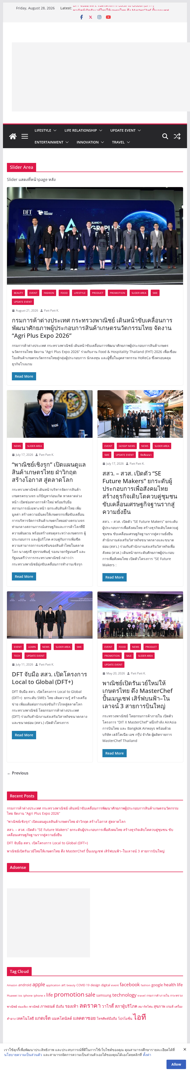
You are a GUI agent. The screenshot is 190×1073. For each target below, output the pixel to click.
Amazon (12, 985)
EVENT (33, 293)
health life (173, 984)
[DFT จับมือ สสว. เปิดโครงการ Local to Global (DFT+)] (50, 615)
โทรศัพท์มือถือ (107, 1018)
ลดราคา (90, 1005)
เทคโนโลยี (25, 1018)
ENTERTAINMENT (49, 142)
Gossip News (127, 446)
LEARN (32, 647)
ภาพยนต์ (47, 1006)
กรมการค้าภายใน (157, 995)
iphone (28, 995)
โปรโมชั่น (125, 1018)
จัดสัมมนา (146, 455)
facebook (130, 984)
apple (38, 984)
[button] (54, 130)
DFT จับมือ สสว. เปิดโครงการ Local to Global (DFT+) (114, 8)
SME (155, 293)
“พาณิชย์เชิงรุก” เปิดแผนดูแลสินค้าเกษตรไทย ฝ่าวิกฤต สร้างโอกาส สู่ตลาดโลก (49, 472)
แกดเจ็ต (43, 1018)
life (49, 994)
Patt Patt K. (51, 310)
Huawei (12, 995)
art (63, 985)
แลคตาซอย (84, 1018)
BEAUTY (18, 293)
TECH (17, 655)
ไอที (139, 1017)
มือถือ (60, 1006)
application (53, 985)
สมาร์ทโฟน (145, 1006)
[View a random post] (177, 136)
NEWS (17, 446)
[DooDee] (13, 136)
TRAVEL (118, 142)
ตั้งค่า (147, 1054)
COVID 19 (83, 985)
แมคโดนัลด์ (62, 1018)
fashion (145, 985)
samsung (103, 995)
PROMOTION (117, 293)
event (115, 985)
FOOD (64, 293)
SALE (129, 655)
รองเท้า (71, 1006)
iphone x (39, 995)
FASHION (49, 293)
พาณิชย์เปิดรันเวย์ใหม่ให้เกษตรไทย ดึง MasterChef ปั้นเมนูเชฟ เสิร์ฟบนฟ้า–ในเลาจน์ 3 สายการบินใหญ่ (137, 694)
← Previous (17, 773)
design (95, 985)
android (24, 985)
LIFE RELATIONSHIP (81, 130)
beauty (71, 985)
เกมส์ (169, 1006)
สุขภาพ (159, 1006)
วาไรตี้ (108, 1006)
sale (90, 994)
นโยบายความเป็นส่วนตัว (23, 1054)
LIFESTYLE (43, 130)
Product (97, 293)
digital (105, 985)
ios (20, 995)
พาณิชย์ (34, 1006)
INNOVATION (88, 142)
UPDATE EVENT (123, 130)
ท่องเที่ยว (23, 1006)
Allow (176, 1064)
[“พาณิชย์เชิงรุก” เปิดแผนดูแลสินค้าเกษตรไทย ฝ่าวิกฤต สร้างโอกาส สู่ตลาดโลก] (50, 414)
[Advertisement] (101, 76)
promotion (69, 994)
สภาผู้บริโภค (126, 1006)
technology (124, 995)
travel (141, 995)
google (157, 984)
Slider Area (139, 293)
